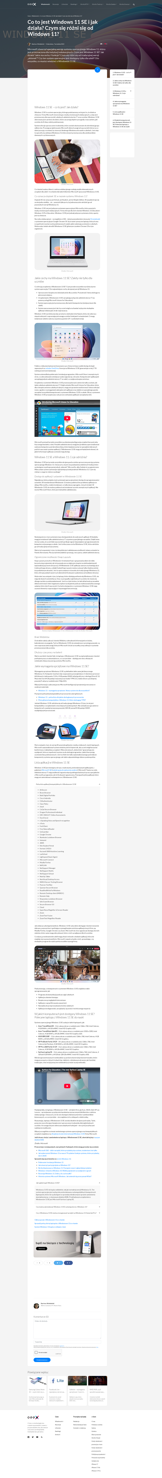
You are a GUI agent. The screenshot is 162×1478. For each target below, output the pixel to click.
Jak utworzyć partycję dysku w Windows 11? (54, 1165)
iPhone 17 (95, 1464)
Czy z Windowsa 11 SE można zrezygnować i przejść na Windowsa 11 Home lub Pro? (66, 1213)
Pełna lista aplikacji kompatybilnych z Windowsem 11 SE (56, 784)
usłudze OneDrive (52, 368)
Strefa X (57, 1434)
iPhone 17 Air (96, 1467)
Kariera (94, 1431)
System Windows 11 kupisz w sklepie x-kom (50, 1227)
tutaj (97, 1347)
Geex (29, 16)
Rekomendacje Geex (80, 1425)
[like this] (105, 44)
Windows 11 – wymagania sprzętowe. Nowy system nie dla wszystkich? (64, 690)
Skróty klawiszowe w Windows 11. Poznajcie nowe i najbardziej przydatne (65, 1168)
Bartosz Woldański (38, 44)
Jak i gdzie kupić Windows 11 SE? (48, 1183)
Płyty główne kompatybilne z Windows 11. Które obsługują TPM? (62, 700)
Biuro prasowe (96, 1434)
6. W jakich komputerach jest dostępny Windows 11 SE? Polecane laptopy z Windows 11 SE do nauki (122, 123)
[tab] (67, 784)
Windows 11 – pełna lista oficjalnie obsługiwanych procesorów (61, 697)
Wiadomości (35, 16)
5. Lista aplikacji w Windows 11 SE (119, 113)
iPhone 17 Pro (96, 1471)
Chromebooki (95, 219)
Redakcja (76, 1421)
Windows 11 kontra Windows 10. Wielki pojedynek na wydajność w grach (64, 1171)
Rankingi (58, 1431)
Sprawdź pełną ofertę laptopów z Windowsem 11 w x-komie (56, 1223)
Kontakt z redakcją (79, 1428)
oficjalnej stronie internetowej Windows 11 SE (68, 1134)
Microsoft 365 (47, 770)
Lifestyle (58, 1428)
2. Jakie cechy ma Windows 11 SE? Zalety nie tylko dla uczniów (122, 83)
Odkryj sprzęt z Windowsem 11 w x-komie (49, 1220)
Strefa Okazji (96, 1438)
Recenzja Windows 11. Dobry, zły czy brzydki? (55, 1173)
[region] (67, 88)
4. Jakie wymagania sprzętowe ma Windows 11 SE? (121, 104)
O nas (93, 1421)
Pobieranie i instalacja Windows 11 (50, 1162)
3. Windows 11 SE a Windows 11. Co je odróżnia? (119, 93)
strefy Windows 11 (64, 1159)
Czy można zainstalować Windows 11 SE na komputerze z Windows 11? (61, 1207)
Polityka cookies (97, 1425)
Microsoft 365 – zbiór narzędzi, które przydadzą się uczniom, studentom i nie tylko (67, 1150)
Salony (94, 1428)
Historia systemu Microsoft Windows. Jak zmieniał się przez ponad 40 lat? (65, 1176)
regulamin (62, 1345)
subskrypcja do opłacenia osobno (65, 770)
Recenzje (58, 1425)
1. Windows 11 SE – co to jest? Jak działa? (121, 73)
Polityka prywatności (98, 1454)
